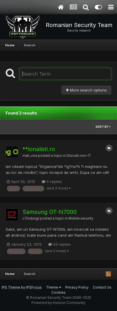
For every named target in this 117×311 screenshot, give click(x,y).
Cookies (58, 292)
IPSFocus (34, 287)
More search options (88, 90)
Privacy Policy (77, 287)
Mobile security (80, 218)
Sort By (102, 126)
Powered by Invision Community (58, 302)
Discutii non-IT (79, 156)
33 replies (61, 244)
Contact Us (102, 287)
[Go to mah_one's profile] (12, 152)
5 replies (53, 181)
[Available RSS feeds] (108, 273)
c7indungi (30, 218)
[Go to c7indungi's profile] (12, 214)
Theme (52, 287)
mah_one (29, 156)
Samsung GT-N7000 (49, 211)
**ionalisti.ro (38, 149)
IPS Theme (11, 287)
